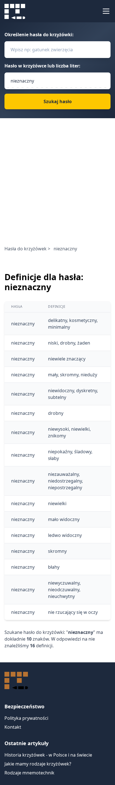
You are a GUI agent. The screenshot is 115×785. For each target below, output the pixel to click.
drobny (55, 413)
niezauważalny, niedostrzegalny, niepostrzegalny (65, 481)
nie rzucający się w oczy (73, 612)
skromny (57, 551)
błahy (53, 567)
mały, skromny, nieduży (72, 375)
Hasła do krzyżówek (25, 249)
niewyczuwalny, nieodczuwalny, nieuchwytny (64, 589)
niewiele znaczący (66, 359)
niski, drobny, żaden (69, 343)
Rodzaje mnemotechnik (29, 773)
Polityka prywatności (26, 718)
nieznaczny (23, 324)
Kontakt (12, 727)
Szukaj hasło (58, 101)
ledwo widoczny (65, 535)
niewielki (57, 503)
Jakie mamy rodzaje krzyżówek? (37, 764)
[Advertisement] (57, 185)
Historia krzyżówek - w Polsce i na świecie (48, 755)
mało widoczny (64, 519)
